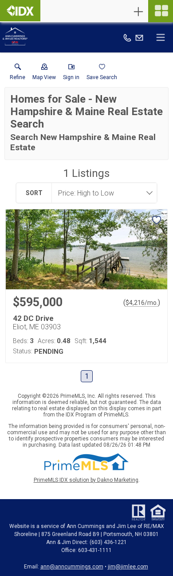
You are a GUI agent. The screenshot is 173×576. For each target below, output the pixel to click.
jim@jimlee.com (128, 567)
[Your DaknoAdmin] (20, 10)
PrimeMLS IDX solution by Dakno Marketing (86, 480)
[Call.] (127, 37)
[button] (44, 73)
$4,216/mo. (142, 302)
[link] (17, 73)
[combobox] (101, 193)
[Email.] (139, 37)
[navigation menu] (160, 11)
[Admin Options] (138, 11)
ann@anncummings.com (71, 567)
